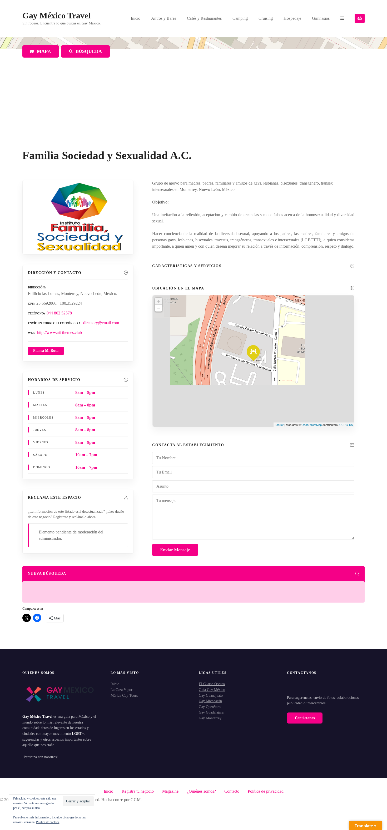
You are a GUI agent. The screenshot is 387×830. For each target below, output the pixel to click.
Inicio (135, 18)
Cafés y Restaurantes (204, 18)
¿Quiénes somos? (201, 791)
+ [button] (158, 301)
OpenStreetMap (311, 424)
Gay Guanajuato (211, 695)
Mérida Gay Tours (124, 695)
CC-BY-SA (346, 424)
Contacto (231, 791)
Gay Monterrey (210, 718)
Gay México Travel (56, 15)
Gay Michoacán (210, 701)
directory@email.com (101, 322)
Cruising (266, 18)
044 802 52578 (59, 313)
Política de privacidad (266, 791)
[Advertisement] (193, 109)
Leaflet (279, 424)
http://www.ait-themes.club (59, 332)
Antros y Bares (163, 18)
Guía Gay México (212, 690)
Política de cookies (47, 822)
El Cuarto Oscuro (212, 684)
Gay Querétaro (210, 707)
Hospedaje (292, 18)
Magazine (170, 791)
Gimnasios (321, 18)
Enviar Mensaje (175, 549)
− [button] (158, 308)
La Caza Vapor (121, 690)
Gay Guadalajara (211, 712)
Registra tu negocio (138, 791)
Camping (240, 18)
